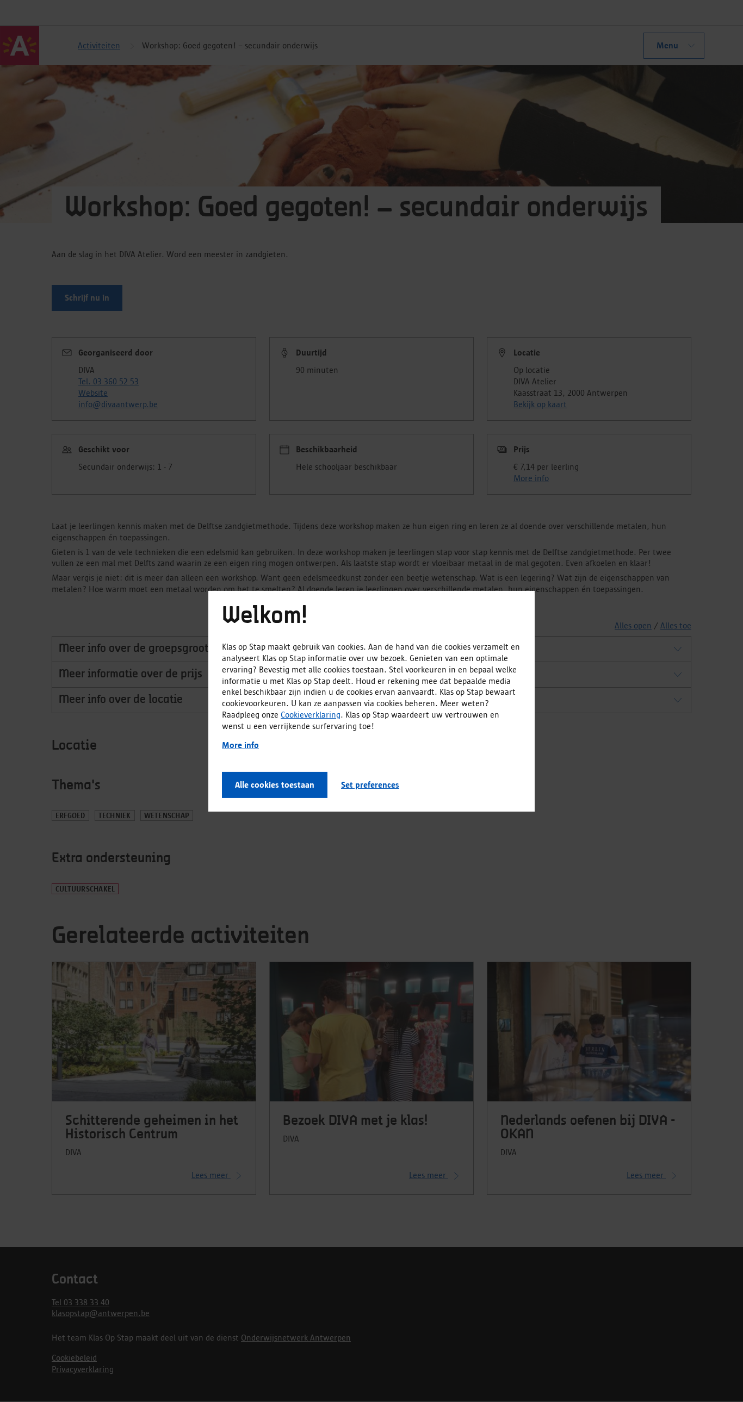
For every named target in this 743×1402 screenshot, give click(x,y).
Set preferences (370, 784)
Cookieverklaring (310, 714)
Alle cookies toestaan (274, 784)
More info (240, 745)
